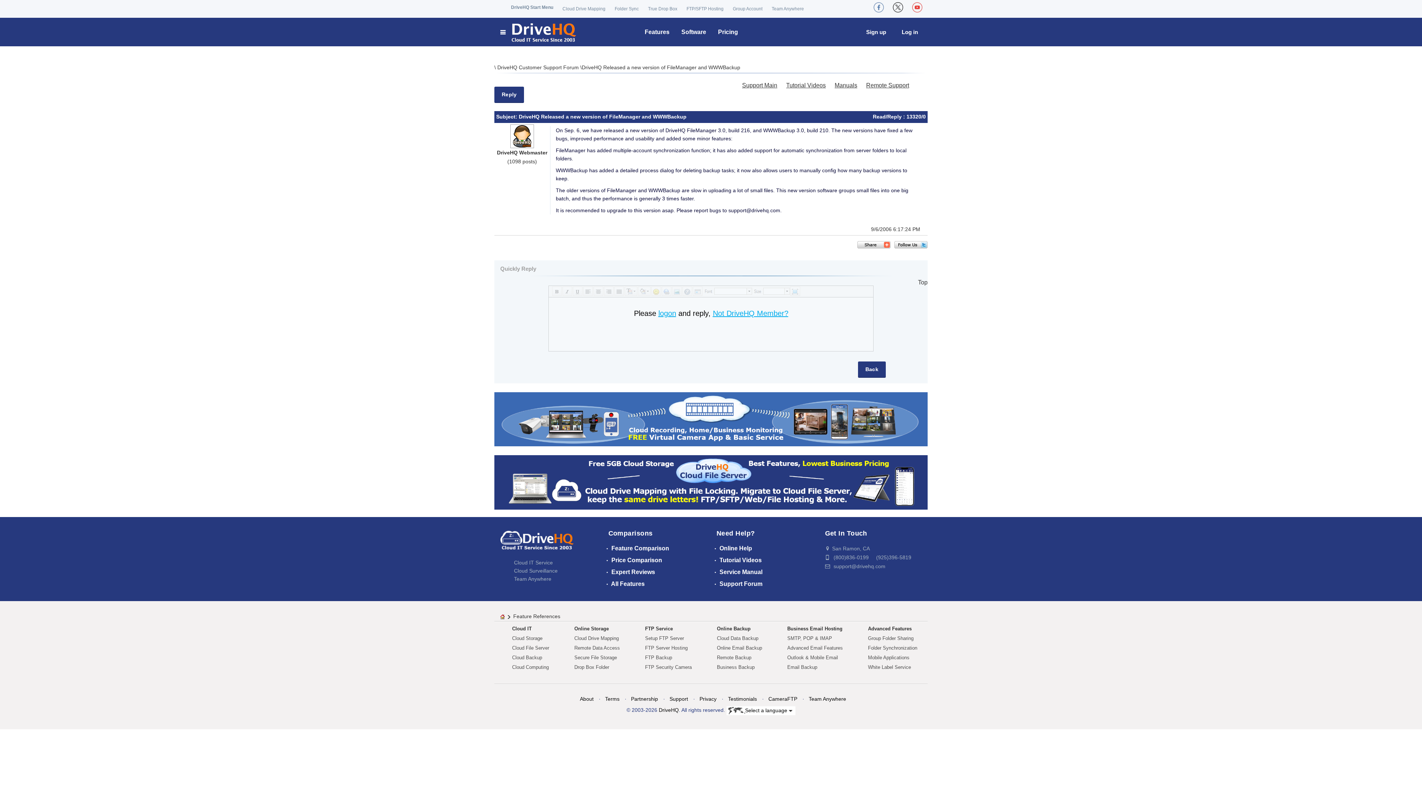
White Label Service (889, 667)
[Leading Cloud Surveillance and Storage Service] (711, 419)
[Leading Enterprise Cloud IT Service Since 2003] (711, 482)
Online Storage (591, 628)
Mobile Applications (888, 657)
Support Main (759, 85)
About (587, 699)
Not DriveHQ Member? (750, 313)
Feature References (536, 616)
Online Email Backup (739, 648)
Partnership (644, 699)
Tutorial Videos (806, 85)
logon (667, 313)
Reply (509, 94)
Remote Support (887, 85)
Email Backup (802, 667)
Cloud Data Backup (737, 638)
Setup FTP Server (664, 638)
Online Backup (734, 628)
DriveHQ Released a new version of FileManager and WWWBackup (661, 67)
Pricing (728, 32)
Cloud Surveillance (536, 571)
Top (923, 282)
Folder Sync (627, 8)
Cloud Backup (527, 657)
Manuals (846, 85)
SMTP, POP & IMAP (809, 638)
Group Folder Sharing (891, 638)
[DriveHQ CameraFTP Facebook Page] (879, 7)
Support (679, 699)
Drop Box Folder (591, 667)
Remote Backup (734, 657)
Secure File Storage (595, 657)
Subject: (507, 117)
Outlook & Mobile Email (812, 657)
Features (657, 32)
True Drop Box (662, 8)
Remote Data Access (597, 648)
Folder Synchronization (892, 648)
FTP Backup (658, 657)
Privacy (708, 699)
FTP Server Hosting (666, 648)
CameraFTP (782, 699)
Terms (612, 699)
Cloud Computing (530, 667)
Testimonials (742, 699)
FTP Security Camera (668, 667)
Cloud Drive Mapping (584, 8)
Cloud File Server (530, 648)
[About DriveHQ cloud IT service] (537, 544)
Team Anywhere (788, 8)
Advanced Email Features (815, 648)
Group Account (747, 8)
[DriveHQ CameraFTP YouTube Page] (917, 7)
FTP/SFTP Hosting (705, 8)
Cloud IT (522, 628)
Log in (910, 32)
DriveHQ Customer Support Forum (538, 67)
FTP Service (659, 628)
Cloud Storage (527, 638)
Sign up (876, 32)
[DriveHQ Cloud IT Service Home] (538, 32)
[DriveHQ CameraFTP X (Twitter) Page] (898, 7)
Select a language (767, 710)
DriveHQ (669, 710)
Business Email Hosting (814, 628)
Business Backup (736, 667)
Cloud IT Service (533, 563)
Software (693, 32)
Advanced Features (890, 628)
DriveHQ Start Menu (532, 7)
